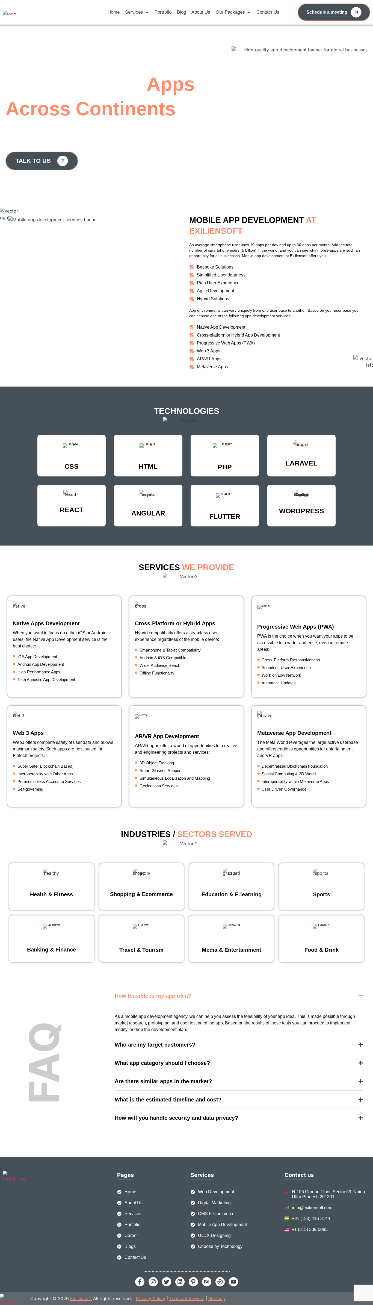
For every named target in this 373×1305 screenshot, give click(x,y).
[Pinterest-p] (193, 1281)
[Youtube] (233, 1281)
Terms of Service (186, 1298)
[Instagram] (153, 1281)
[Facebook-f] (139, 1281)
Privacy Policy (150, 1298)
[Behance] (206, 1281)
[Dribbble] (220, 1281)
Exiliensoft (81, 1298)
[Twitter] (166, 1281)
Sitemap (216, 1298)
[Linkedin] (180, 1281)
